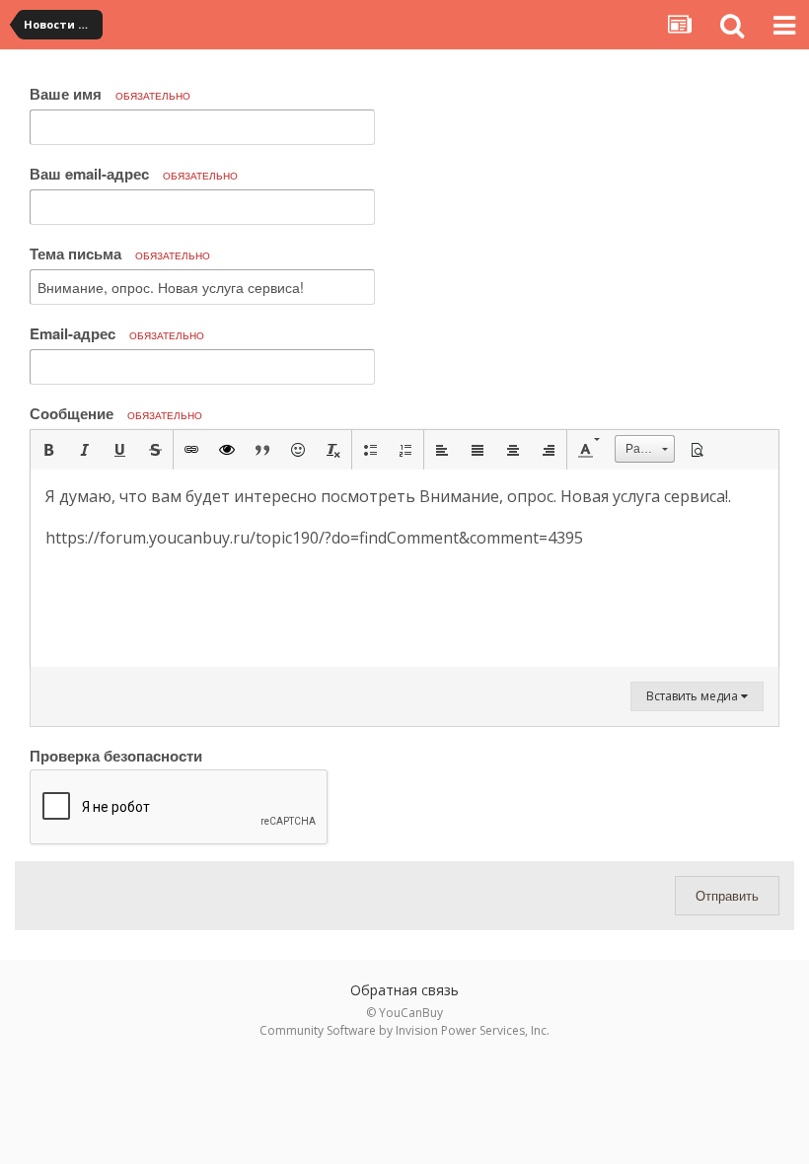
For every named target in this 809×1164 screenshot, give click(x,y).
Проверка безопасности (116, 754)
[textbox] (404, 568)
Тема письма (120, 253)
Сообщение (116, 413)
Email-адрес (117, 333)
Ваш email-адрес (134, 173)
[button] (48, 450)
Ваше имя (110, 94)
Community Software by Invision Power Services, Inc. (404, 1030)
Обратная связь (404, 990)
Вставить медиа (693, 696)
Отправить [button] (727, 895)
